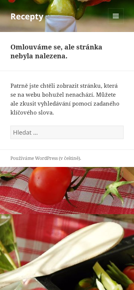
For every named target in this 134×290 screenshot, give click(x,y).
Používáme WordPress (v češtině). (45, 158)
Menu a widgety (116, 23)
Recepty (27, 16)
